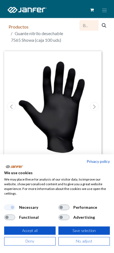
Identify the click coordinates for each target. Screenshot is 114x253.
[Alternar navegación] (104, 10)
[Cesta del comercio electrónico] (92, 10)
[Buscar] (104, 25)
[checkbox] (9, 207)
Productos (18, 26)
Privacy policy (98, 161)
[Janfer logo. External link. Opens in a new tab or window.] (14, 166)
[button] (11, 106)
